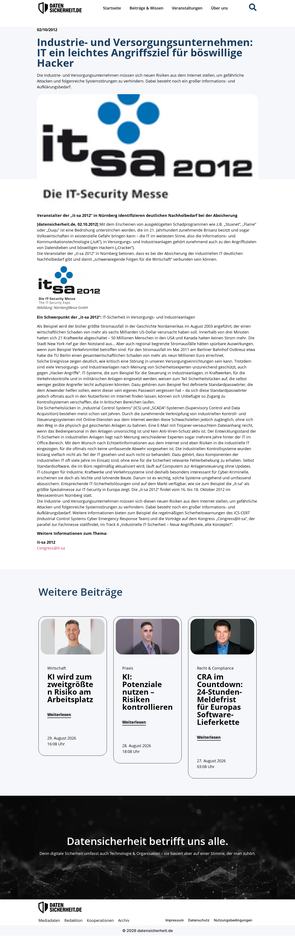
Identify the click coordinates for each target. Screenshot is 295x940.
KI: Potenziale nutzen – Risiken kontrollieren (147, 692)
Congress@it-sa (51, 548)
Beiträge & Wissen (146, 8)
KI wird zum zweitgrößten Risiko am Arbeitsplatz (70, 688)
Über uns (219, 8)
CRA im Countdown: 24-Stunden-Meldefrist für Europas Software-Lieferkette (220, 699)
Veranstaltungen (187, 8)
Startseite (112, 8)
